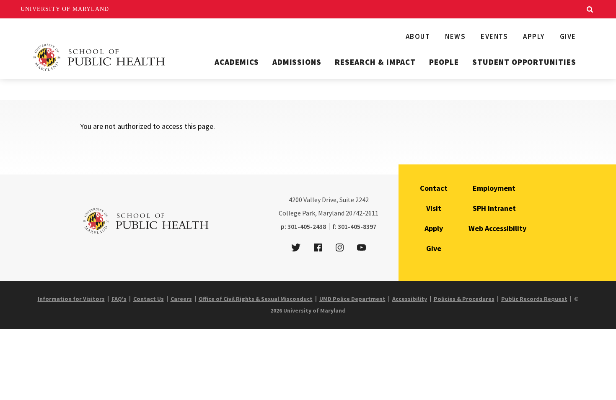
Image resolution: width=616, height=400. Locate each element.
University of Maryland (65, 9)
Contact (434, 188)
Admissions (297, 62)
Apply (534, 36)
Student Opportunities (524, 62)
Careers (181, 299)
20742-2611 (362, 213)
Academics (237, 62)
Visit (433, 208)
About (418, 36)
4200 (295, 199)
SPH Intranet (494, 208)
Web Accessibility (497, 228)
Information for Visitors (71, 299)
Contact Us (148, 299)
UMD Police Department (352, 299)
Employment (494, 188)
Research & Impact (375, 62)
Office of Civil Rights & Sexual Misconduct (256, 299)
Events (494, 36)
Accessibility (409, 299)
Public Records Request (534, 299)
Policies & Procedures (464, 299)
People (444, 62)
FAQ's (119, 299)
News (455, 36)
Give (568, 36)
